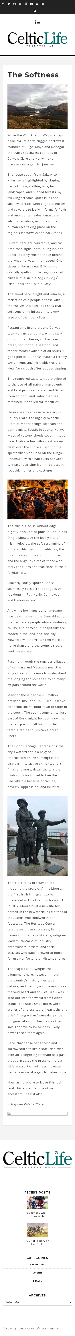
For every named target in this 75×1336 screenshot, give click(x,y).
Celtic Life (37, 1264)
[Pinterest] (22, 3)
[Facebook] (5, 3)
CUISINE (37, 1272)
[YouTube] (33, 3)
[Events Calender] (27, 3)
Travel (37, 1280)
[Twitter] (10, 3)
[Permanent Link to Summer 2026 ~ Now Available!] (37, 1208)
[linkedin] (44, 3)
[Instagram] (16, 3)
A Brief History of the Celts (37, 1242)
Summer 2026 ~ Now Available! (37, 1214)
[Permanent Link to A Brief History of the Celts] (37, 1236)
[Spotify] (39, 3)
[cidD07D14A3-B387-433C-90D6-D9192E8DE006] (37, 1114)
